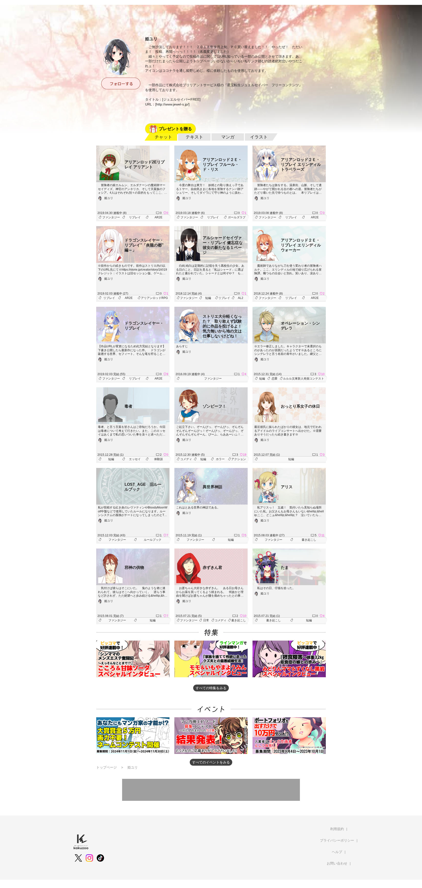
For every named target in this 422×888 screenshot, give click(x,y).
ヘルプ (337, 852)
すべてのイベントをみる (211, 762)
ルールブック (152, 539)
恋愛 (274, 378)
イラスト (259, 137)
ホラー (220, 459)
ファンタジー (111, 217)
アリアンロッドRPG (154, 297)
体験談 (158, 459)
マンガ (227, 137)
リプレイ (135, 217)
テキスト (194, 137)
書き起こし (309, 539)
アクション (238, 459)
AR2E (158, 217)
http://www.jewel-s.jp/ (172, 104)
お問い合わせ (337, 863)
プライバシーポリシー (337, 840)
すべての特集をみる (211, 688)
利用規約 (337, 829)
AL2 (240, 297)
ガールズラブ (236, 217)
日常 (206, 620)
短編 (208, 297)
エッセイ (135, 459)
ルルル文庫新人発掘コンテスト (303, 378)
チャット (163, 137)
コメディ (186, 459)
